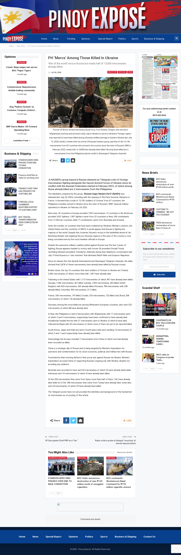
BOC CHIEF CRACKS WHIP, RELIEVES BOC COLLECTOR (159, 311)
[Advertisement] (90, 170)
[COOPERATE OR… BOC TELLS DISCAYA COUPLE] (148, 323)
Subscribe (161, 275)
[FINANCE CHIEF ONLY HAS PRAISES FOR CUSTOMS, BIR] (11, 191)
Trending (71, 38)
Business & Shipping (154, 38)
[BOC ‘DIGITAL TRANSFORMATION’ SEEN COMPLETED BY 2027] (11, 220)
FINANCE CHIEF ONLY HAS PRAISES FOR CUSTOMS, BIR (28, 191)
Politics (122, 38)
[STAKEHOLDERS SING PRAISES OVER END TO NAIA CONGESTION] (61, 466)
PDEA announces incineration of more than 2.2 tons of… (165, 225)
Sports (135, 38)
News (56, 38)
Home (44, 38)
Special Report (105, 38)
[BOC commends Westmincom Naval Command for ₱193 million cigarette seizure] (119, 466)
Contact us (149, 536)
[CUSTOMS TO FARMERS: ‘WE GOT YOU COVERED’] (148, 212)
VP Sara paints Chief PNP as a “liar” (61, 440)
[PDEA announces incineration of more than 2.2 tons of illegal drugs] (148, 225)
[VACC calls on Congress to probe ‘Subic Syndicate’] (148, 357)
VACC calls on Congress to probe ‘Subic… (165, 357)
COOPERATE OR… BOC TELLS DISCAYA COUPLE (165, 323)
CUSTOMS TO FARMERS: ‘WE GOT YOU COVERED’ (165, 212)
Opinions (85, 38)
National (122, 72)
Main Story (112, 72)
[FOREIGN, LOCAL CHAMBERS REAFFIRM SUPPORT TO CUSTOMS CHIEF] (11, 205)
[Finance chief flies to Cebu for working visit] (11, 178)
